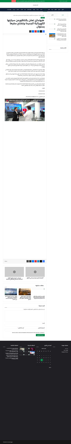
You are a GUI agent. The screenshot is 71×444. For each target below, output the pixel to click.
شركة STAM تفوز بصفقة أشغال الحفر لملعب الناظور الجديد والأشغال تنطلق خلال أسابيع (25, 298)
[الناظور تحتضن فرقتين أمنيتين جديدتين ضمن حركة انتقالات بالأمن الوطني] (27, 395)
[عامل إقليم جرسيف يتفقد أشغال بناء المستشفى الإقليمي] (52, 20)
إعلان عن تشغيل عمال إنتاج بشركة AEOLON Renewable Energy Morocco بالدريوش (39, 297)
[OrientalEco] (35, 5)
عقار (25, 9)
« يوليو (50, 367)
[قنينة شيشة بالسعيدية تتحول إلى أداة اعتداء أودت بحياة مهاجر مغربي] (32, 349)
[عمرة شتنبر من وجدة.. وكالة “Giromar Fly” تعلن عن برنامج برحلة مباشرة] (52, 25)
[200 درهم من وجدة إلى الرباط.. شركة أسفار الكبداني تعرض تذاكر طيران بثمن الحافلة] (52, 30)
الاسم (43, 323)
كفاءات (22, 9)
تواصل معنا (9, 9)
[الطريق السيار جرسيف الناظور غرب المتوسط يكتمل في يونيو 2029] (52, 40)
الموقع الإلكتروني (41, 327)
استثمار (18, 9)
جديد (63, 14)
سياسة (37, 9)
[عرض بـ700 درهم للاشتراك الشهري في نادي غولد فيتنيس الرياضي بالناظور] (22, 355)
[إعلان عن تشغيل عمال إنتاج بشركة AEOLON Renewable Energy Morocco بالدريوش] (39, 291)
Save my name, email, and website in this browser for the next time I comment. (28, 332)
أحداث (41, 9)
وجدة (52, 9)
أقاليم (49, 9)
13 (43, 357)
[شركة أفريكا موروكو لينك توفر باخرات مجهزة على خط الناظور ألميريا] (32, 355)
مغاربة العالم (29, 9)
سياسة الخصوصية (65, 351)
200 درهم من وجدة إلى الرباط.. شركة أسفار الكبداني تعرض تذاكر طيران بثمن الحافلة (30, 1)
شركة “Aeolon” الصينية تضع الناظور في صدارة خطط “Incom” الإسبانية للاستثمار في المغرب (11, 298)
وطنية (34, 9)
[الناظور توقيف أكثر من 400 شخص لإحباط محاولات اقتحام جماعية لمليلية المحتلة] (27, 349)
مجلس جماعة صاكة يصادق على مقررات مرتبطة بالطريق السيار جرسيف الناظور (61, 35)
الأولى (63, 9)
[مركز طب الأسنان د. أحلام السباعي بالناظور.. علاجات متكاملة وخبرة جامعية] (22, 349)
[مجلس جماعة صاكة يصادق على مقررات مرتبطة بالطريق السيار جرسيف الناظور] (52, 35)
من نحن (14, 9)
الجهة (59, 9)
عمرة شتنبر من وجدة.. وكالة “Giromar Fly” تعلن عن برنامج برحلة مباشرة (61, 25)
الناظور (56, 9)
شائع (53, 14)
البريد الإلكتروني (21, 327)
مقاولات (45, 9)
